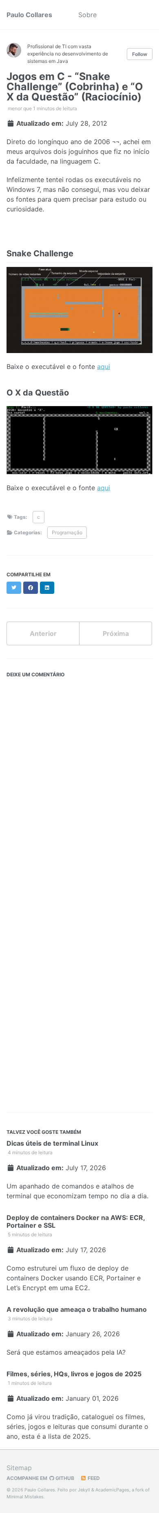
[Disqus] (79, 784)
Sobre (87, 15)
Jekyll (84, 1490)
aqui (103, 366)
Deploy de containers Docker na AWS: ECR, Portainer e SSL (76, 1221)
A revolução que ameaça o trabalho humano (77, 1309)
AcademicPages (112, 1490)
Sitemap (19, 1468)
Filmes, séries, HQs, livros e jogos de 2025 (74, 1374)
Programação (67, 532)
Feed (93, 1478)
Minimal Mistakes (25, 1497)
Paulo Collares (29, 15)
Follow (139, 54)
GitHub (64, 1478)
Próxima (116, 633)
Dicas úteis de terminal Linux (52, 1143)
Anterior (43, 633)
